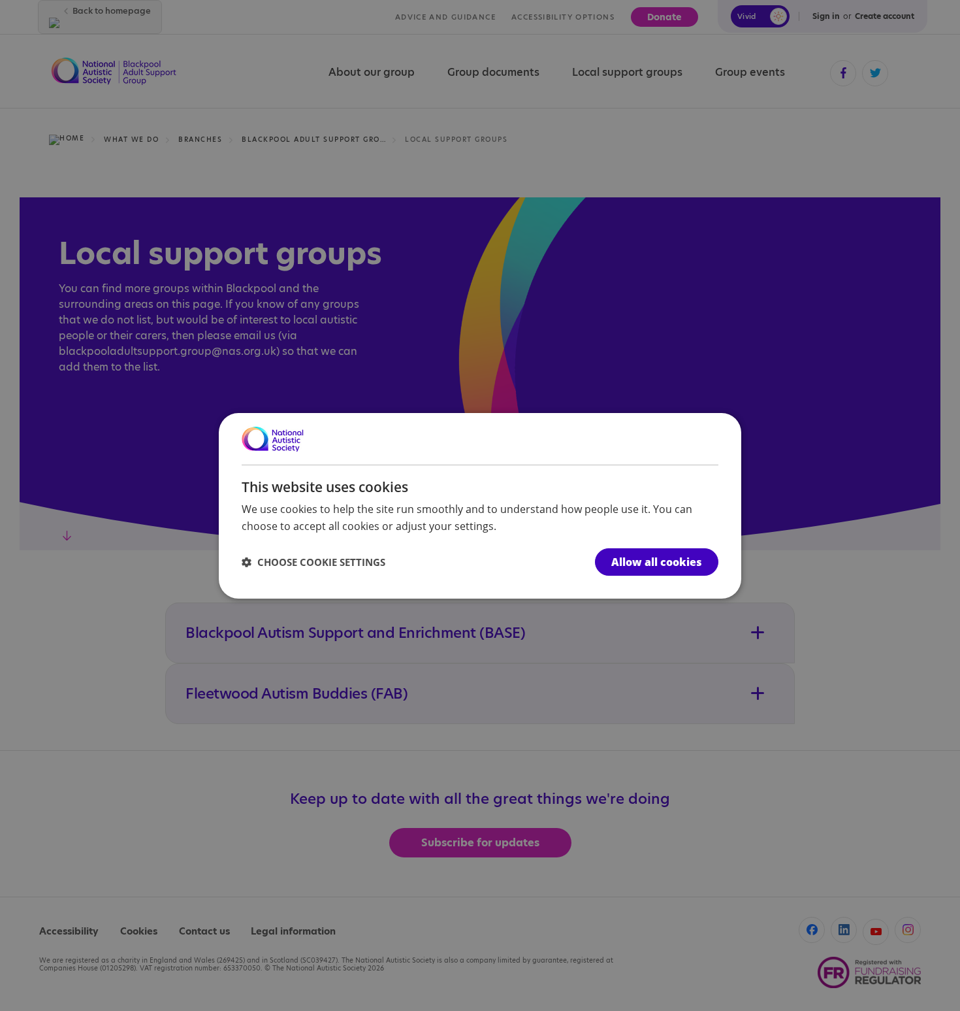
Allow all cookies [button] (656, 562)
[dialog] (480, 505)
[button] (313, 562)
